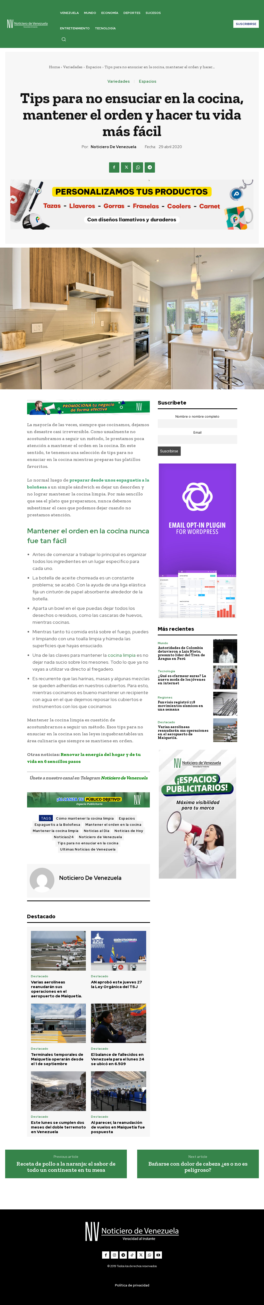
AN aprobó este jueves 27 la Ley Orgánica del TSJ (116, 984)
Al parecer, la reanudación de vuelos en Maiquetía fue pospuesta (118, 1127)
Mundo (163, 643)
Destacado (39, 976)
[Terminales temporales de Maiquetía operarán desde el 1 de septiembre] (58, 1023)
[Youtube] (158, 1255)
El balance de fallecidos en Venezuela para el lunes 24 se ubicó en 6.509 (117, 1059)
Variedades (72, 67)
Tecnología (166, 671)
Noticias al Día (97, 831)
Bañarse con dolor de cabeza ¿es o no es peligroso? (198, 1167)
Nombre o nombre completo (197, 416)
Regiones (165, 697)
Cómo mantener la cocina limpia (85, 818)
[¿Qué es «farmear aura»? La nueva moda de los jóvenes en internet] (225, 677)
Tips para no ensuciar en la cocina (87, 843)
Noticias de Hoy (128, 831)
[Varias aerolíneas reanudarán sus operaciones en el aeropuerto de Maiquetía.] (58, 951)
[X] (126, 167)
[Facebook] (114, 167)
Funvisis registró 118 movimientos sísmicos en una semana (180, 706)
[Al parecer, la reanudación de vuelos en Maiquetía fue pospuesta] (118, 1091)
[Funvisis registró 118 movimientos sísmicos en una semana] (225, 703)
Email (197, 432)
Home (54, 67)
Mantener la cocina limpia (56, 831)
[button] (63, 39)
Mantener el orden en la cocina (113, 824)
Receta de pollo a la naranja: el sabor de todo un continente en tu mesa (66, 1167)
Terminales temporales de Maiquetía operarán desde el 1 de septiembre (57, 1059)
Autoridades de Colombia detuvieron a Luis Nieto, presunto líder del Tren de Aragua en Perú (181, 653)
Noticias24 (64, 837)
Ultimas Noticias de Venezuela (88, 849)
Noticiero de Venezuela (113, 147)
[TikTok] (132, 1255)
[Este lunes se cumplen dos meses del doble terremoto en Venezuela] (58, 1091)
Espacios (93, 67)
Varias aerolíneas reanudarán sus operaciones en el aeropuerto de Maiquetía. (56, 989)
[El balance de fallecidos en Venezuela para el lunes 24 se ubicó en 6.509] (118, 1023)
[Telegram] (150, 167)
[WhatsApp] (138, 167)
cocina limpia (122, 655)
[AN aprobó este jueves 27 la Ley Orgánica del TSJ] (118, 951)
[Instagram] (114, 1255)
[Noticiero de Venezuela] (42, 880)
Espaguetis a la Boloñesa (57, 824)
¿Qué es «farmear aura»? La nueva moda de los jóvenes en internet (182, 679)
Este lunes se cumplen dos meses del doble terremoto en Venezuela (58, 1127)
